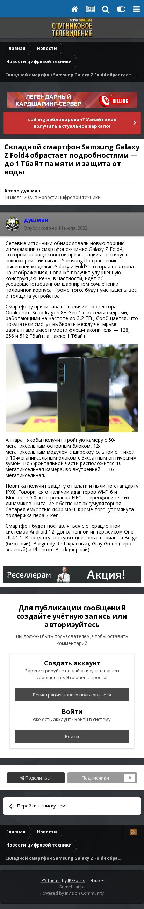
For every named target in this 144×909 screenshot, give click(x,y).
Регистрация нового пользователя (72, 695)
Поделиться (38, 778)
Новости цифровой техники (69, 197)
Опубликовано (55, 228)
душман (31, 190)
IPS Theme (51, 881)
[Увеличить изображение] (72, 387)
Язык (95, 881)
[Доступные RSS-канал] (133, 832)
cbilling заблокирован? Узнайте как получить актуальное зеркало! (72, 122)
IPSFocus (76, 881)
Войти (72, 736)
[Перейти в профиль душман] (13, 224)
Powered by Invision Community (72, 893)
